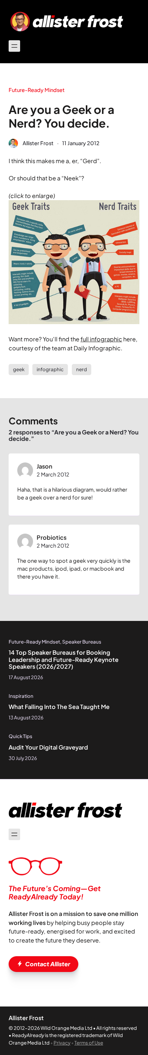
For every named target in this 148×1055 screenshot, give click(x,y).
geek (18, 369)
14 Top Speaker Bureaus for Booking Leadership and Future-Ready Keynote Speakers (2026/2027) (64, 659)
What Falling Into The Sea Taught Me (59, 706)
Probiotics (51, 537)
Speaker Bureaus (81, 642)
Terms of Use (88, 1043)
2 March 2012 (53, 474)
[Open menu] (14, 46)
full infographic (101, 339)
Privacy (62, 1043)
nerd (81, 369)
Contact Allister (47, 964)
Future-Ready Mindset (37, 90)
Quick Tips (20, 736)
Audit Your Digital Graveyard (48, 747)
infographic (50, 369)
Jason (44, 466)
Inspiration (21, 696)
